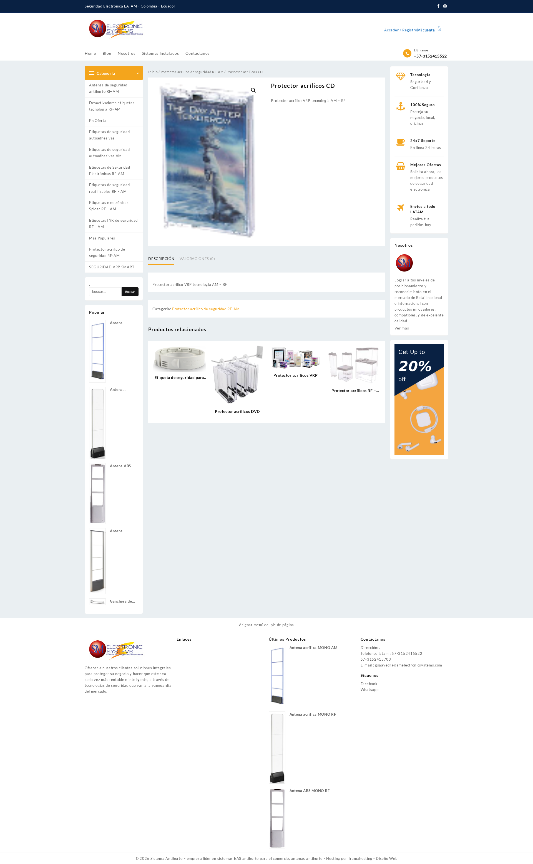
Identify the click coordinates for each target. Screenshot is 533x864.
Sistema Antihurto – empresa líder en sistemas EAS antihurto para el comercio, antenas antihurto (236, 858)
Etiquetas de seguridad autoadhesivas (109, 134)
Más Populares (102, 238)
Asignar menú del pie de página (266, 625)
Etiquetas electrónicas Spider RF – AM (109, 205)
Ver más (401, 328)
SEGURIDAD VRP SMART (111, 267)
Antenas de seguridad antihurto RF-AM (108, 88)
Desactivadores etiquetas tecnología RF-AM (112, 106)
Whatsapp (370, 689)
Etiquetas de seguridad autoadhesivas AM (109, 152)
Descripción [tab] (161, 258)
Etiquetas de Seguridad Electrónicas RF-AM (109, 170)
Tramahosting (360, 858)
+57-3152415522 (430, 56)
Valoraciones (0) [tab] (197, 258)
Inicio (153, 72)
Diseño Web (386, 858)
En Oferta (97, 120)
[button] (253, 90)
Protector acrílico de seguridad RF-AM (107, 252)
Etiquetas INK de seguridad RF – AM (113, 223)
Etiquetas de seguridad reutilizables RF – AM (109, 188)
